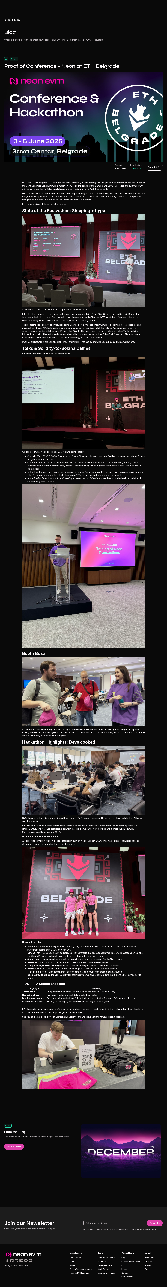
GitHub (73, 1265)
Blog (123, 1258)
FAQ (123, 1265)
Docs (72, 1261)
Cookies (148, 1269)
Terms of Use (151, 1258)
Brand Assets (127, 1277)
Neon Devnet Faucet (106, 1273)
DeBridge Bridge (105, 1265)
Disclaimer (149, 1261)
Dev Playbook (76, 1258)
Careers (124, 1273)
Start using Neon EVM (107, 1258)
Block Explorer (104, 1269)
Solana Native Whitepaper (81, 1269)
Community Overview (130, 1261)
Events (124, 1269)
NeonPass (102, 1261)
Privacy (148, 1265)
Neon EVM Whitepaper (80, 1273)
